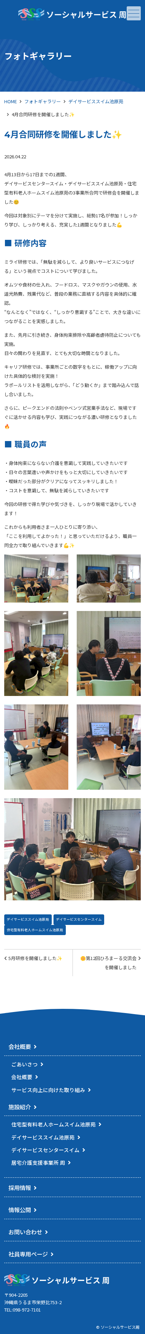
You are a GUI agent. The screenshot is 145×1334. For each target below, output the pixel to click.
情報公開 (19, 1209)
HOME (10, 101)
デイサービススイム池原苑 (95, 101)
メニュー (134, 13)
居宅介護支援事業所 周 (38, 1162)
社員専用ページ (28, 1254)
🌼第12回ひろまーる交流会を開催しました (108, 963)
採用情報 (19, 1187)
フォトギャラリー (42, 101)
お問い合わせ (25, 1232)
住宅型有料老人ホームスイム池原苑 (35, 929)
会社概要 (19, 1046)
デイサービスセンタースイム (79, 919)
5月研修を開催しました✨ (35, 958)
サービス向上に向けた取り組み (48, 1089)
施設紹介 (19, 1107)
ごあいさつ (24, 1064)
